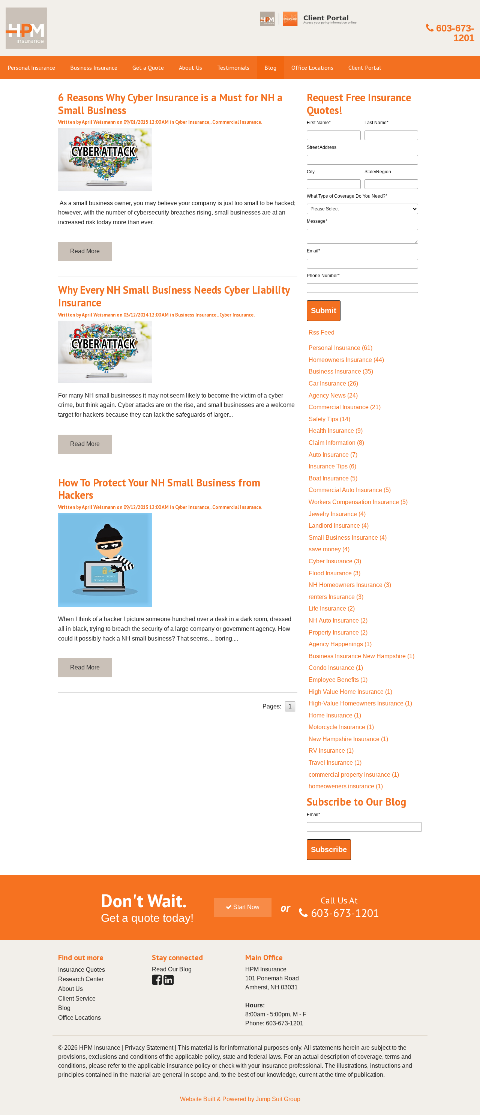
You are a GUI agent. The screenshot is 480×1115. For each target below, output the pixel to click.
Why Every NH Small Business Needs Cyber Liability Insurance (174, 296)
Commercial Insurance (236, 122)
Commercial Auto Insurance (350, 490)
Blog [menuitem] (270, 67)
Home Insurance (335, 715)
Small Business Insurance (348, 537)
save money (329, 549)
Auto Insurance (333, 455)
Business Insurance (195, 315)
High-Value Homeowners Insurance (360, 703)
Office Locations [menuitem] (312, 67)
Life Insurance (332, 608)
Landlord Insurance (339, 525)
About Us (70, 989)
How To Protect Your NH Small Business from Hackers (159, 489)
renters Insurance (336, 597)
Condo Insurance (336, 668)
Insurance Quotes (81, 969)
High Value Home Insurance (350, 692)
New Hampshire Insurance (348, 739)
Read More (85, 251)
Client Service (77, 998)
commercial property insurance (354, 774)
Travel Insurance (335, 762)
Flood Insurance (334, 573)
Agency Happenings (340, 644)
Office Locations (79, 1017)
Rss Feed (321, 332)
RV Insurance (331, 750)
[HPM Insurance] (26, 51)
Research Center (81, 979)
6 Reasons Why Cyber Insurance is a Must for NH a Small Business (170, 103)
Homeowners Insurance (346, 360)
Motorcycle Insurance (341, 727)
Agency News (333, 395)
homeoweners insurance (346, 786)
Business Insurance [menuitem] (93, 67)
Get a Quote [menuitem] (148, 67)
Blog (64, 1008)
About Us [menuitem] (190, 67)
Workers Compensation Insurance (358, 502)
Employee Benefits (338, 680)
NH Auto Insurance (338, 620)
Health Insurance (336, 431)
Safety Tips (329, 419)
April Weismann (99, 122)
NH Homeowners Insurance (350, 585)
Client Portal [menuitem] (364, 67)
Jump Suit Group (278, 1099)
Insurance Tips (332, 466)
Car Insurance (333, 383)
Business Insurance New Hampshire (361, 656)
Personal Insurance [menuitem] (31, 67)
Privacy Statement (149, 1047)
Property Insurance (338, 632)
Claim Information (336, 443)
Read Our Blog (172, 969)
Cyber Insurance (192, 122)
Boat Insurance (333, 478)
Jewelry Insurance (337, 514)
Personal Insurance (340, 348)
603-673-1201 (455, 33)
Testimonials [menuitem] (233, 67)
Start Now (246, 907)
